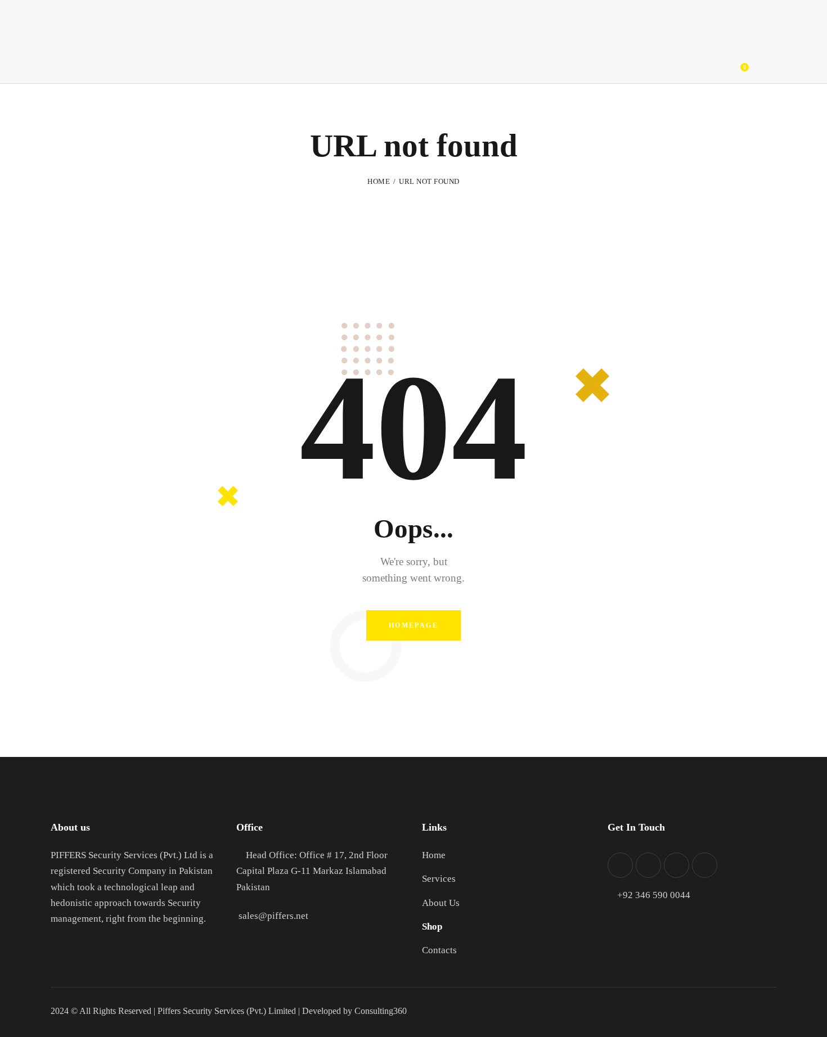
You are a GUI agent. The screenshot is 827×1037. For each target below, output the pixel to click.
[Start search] (769, 63)
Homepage (413, 625)
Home (378, 181)
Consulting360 (379, 1011)
